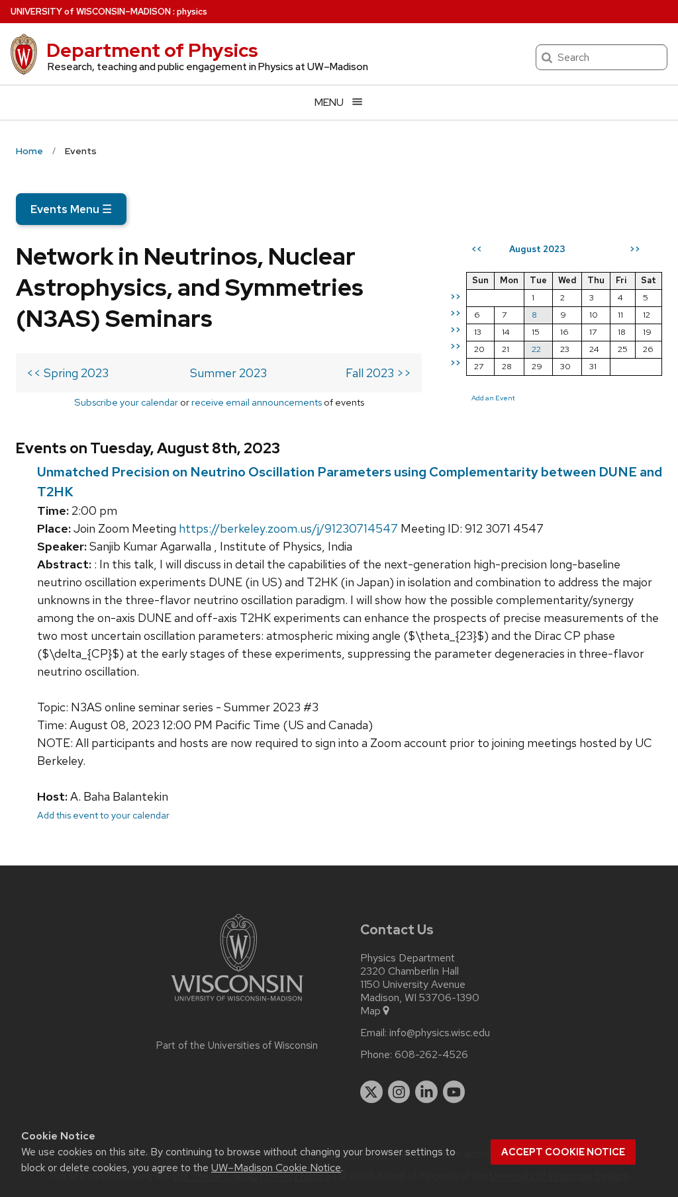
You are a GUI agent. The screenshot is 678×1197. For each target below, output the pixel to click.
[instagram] (399, 1092)
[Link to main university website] (237, 1003)
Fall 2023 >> (378, 372)
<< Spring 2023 (67, 372)
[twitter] (371, 1092)
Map (370, 1011)
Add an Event (493, 397)
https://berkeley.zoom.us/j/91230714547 (288, 528)
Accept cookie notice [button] (563, 1152)
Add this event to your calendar (103, 815)
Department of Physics (152, 50)
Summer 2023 (228, 372)
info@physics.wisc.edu (439, 1033)
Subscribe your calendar (126, 402)
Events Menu (71, 209)
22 (536, 349)
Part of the (237, 1045)
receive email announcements (256, 402)
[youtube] (454, 1092)
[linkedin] (426, 1092)
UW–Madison (91, 11)
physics (192, 11)
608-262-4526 (431, 1054)
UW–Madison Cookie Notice (276, 1168)
